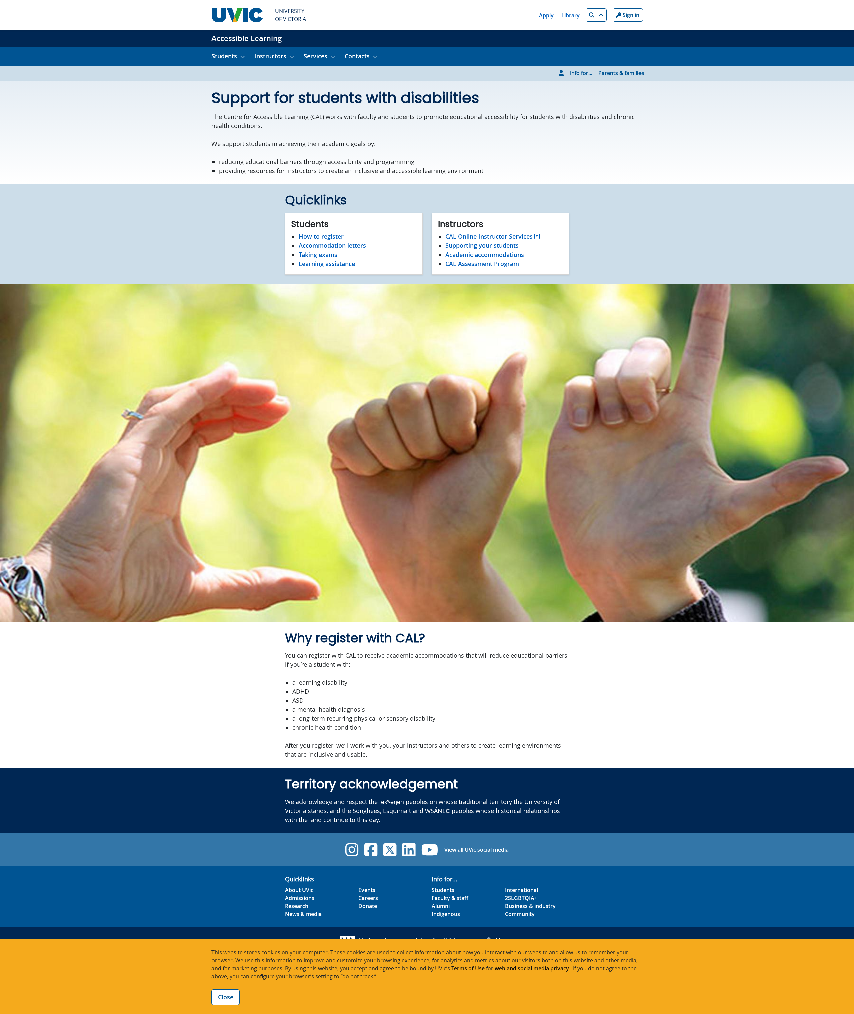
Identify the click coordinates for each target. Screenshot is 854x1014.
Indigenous (446, 914)
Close (225, 997)
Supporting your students (482, 245)
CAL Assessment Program (482, 264)
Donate (367, 906)
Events (366, 890)
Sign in (630, 15)
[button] (596, 15)
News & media (303, 914)
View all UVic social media (476, 849)
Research (296, 906)
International (521, 890)
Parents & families (621, 73)
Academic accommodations (484, 254)
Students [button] (224, 56)
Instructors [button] (270, 56)
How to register (321, 236)
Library (570, 15)
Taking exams (318, 254)
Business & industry (530, 906)
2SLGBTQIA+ (521, 898)
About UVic (299, 890)
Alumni (441, 906)
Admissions (299, 898)
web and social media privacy (532, 968)
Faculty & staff (450, 898)
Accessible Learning (246, 38)
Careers (368, 898)
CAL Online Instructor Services (489, 236)
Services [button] (315, 56)
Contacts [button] (357, 56)
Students (443, 890)
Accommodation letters (332, 245)
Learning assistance (327, 264)
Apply (546, 15)
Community (520, 914)
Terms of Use (468, 968)
